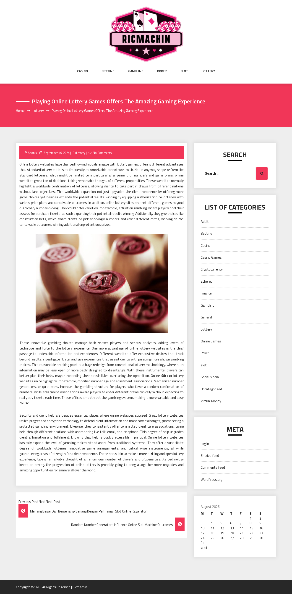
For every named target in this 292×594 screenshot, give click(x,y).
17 (202, 533)
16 (261, 528)
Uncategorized (211, 389)
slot (184, 71)
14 (241, 528)
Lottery (208, 71)
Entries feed (210, 455)
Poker (162, 71)
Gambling (135, 71)
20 (232, 533)
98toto (166, 375)
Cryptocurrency (212, 269)
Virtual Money (211, 401)
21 (241, 533)
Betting (108, 71)
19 (222, 533)
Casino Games (211, 257)
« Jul (204, 547)
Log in (205, 443)
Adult (205, 221)
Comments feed (213, 467)
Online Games (211, 341)
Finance (206, 293)
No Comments (102, 152)
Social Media (210, 377)
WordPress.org (211, 479)
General (206, 317)
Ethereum (208, 281)
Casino (82, 71)
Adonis (32, 152)
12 (222, 528)
